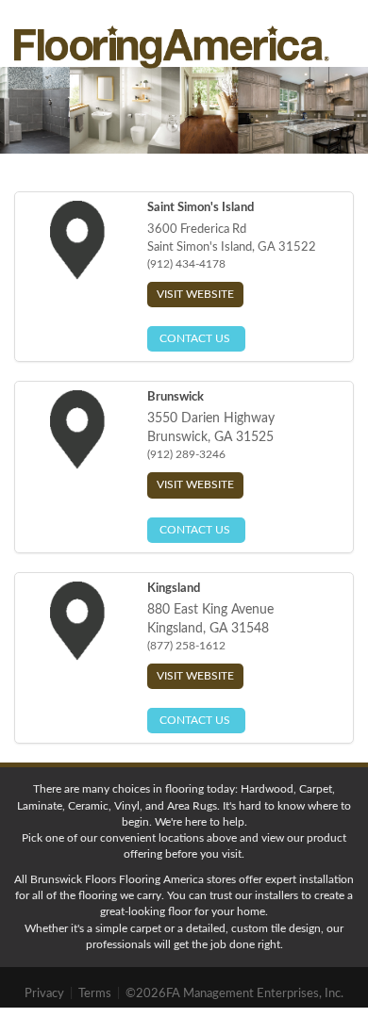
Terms (96, 994)
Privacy (46, 994)
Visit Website (195, 294)
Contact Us (196, 338)
